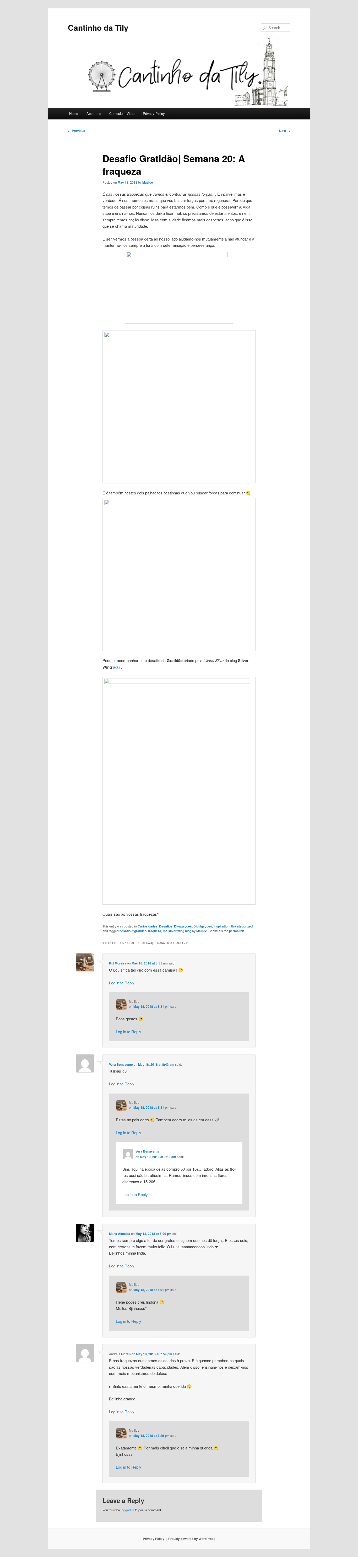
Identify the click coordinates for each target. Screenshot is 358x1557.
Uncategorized (242, 926)
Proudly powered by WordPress (191, 1538)
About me (93, 113)
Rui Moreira (117, 963)
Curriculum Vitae (121, 113)
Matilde (147, 182)
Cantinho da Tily (98, 27)
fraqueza (154, 931)
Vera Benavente (121, 1064)
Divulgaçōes (202, 926)
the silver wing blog (177, 931)
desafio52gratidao (133, 931)
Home (73, 113)
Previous (76, 130)
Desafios (165, 926)
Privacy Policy (154, 113)
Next (284, 130)
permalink (236, 931)
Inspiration (221, 926)
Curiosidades (148, 926)
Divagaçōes (183, 926)
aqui (117, 667)
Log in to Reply (121, 982)
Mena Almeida (119, 1233)
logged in (127, 1510)
